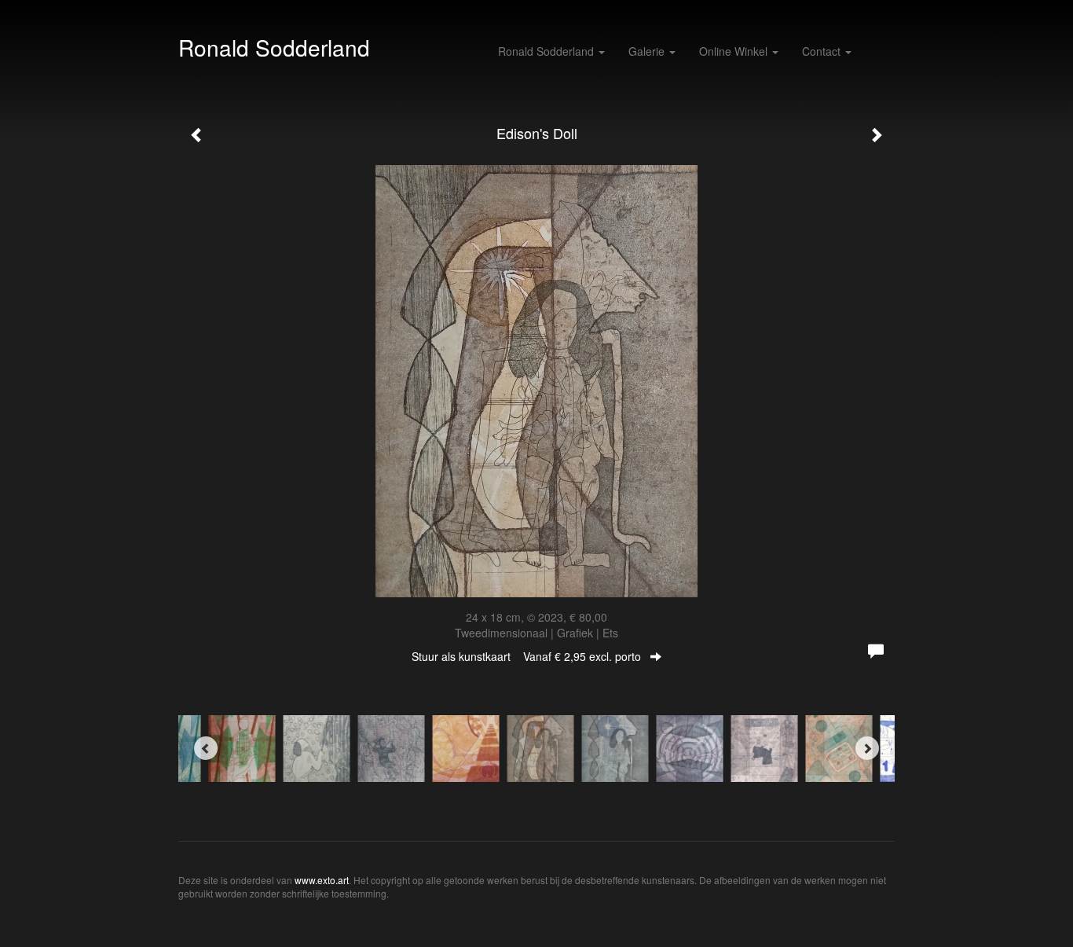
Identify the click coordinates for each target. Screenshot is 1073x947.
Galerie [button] (648, 51)
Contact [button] (823, 51)
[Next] (867, 748)
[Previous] (206, 748)
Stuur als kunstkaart (526, 656)
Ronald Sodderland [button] (547, 51)
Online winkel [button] (735, 51)
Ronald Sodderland (274, 47)
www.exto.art (322, 879)
